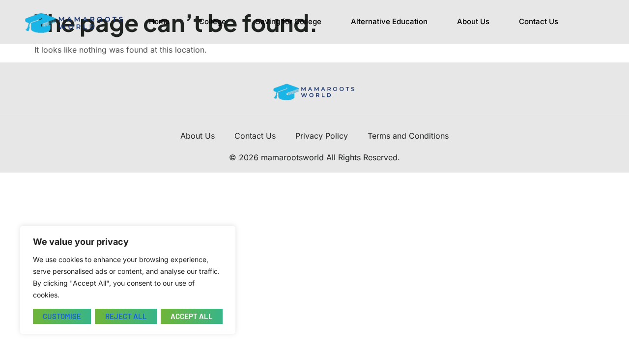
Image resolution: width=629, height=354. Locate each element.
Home (159, 21)
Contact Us (538, 21)
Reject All (126, 316)
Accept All (192, 316)
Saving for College (288, 21)
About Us (473, 21)
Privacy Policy (321, 136)
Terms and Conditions (408, 136)
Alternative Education (389, 21)
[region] (128, 280)
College (212, 21)
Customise (62, 316)
